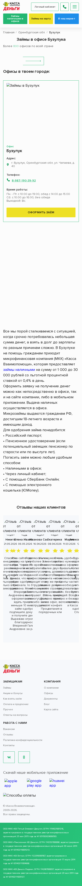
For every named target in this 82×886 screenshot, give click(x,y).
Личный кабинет (44, 6)
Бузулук (14, 150)
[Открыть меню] (74, 7)
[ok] (24, 757)
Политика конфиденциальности (22, 740)
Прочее (8, 709)
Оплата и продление (16, 704)
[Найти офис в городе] (33, 61)
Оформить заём (41, 212)
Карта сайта (51, 709)
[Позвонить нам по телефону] (64, 7)
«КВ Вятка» (18, 856)
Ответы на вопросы (15, 715)
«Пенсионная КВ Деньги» (25, 842)
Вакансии (9, 729)
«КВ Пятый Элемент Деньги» (27, 829)
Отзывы (8, 734)
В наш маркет (66, 18)
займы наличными (19, 369)
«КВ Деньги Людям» (23, 869)
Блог (47, 704)
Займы (7, 687)
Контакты (9, 745)
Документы (51, 698)
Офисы (48, 693)
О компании (51, 687)
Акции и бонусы (12, 693)
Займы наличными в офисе (15, 19)
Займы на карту (41, 18)
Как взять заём (12, 698)
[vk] (9, 757)
